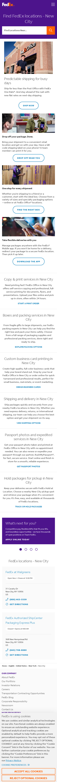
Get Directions (17, 604)
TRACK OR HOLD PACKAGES (28, 506)
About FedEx (8, 677)
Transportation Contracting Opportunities (23, 693)
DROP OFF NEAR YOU (26, 156)
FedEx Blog (7, 697)
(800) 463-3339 (18, 599)
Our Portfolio (8, 681)
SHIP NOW (26, 104)
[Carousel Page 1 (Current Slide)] (20, 549)
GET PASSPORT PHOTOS (28, 466)
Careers (6, 689)
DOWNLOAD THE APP (26, 260)
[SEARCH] (51, 30)
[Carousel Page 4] (36, 549)
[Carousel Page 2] (26, 549)
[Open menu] (53, 4)
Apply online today (17, 539)
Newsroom (7, 705)
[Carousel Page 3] (31, 549)
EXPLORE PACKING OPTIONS (28, 347)
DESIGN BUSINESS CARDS (28, 387)
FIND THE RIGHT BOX (26, 208)
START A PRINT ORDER (28, 303)
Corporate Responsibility (14, 701)
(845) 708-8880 (18, 650)
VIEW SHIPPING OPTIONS (29, 423)
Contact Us (7, 709)
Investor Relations (11, 685)
